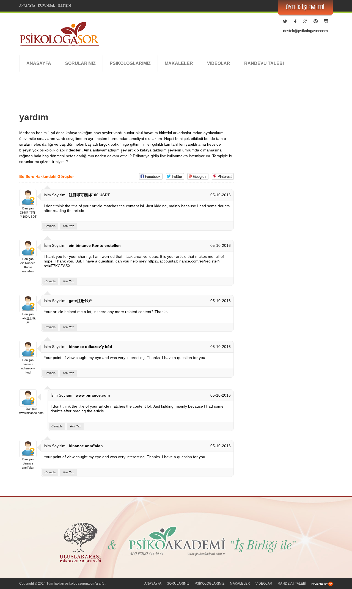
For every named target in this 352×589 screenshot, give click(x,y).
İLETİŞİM (64, 5)
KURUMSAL (46, 5)
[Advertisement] (119, 98)
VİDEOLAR (218, 63)
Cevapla (50, 226)
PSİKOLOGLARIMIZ (130, 63)
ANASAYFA (27, 5)
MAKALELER (179, 63)
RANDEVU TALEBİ (264, 63)
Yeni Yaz (68, 226)
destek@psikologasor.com (305, 30)
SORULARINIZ (80, 63)
